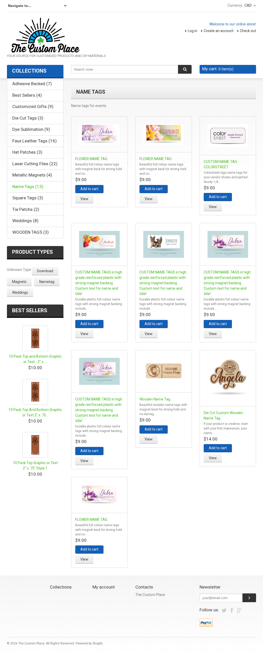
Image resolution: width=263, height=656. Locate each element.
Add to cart (89, 189)
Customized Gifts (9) (32, 106)
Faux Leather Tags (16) (34, 140)
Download (45, 271)
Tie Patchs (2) (25, 209)
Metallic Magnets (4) (32, 175)
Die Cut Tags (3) (27, 118)
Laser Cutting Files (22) (35, 163)
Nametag (46, 282)
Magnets (19, 282)
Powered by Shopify (89, 643)
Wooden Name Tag (154, 399)
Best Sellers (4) (27, 95)
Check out (248, 31)
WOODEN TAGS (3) (30, 232)
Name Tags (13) (27, 186)
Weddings (20, 292)
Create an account (218, 31)
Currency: (235, 5)
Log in (192, 31)
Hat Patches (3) (27, 152)
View (84, 199)
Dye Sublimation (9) (31, 129)
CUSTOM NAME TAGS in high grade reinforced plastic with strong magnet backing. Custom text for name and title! (98, 283)
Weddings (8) (25, 220)
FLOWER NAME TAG (91, 159)
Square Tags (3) (27, 197)
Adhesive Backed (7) (32, 83)
